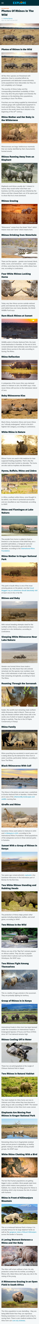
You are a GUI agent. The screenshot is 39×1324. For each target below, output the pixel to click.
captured (28, 875)
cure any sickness (18, 1320)
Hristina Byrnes (8, 18)
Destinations (5, 8)
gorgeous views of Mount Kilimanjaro (23, 1232)
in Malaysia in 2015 (11, 833)
